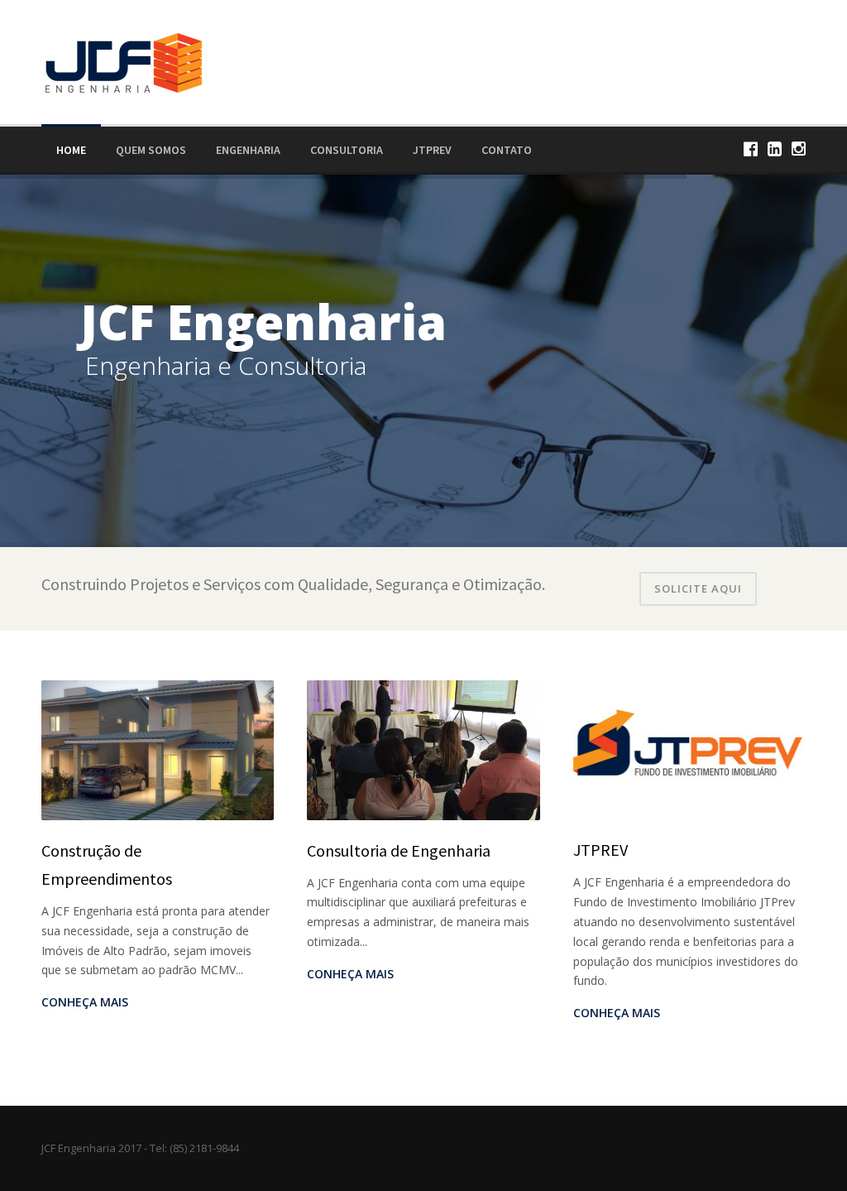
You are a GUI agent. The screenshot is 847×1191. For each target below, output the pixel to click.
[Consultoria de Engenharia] (423, 748)
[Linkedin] (775, 148)
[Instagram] (799, 148)
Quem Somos (151, 149)
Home (71, 149)
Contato (506, 149)
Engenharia (248, 149)
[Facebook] (751, 148)
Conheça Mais (84, 1002)
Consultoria (346, 149)
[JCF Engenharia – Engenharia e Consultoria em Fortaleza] (122, 61)
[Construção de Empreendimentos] (157, 748)
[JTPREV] (689, 748)
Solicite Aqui (698, 588)
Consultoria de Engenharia (398, 850)
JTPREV (432, 149)
